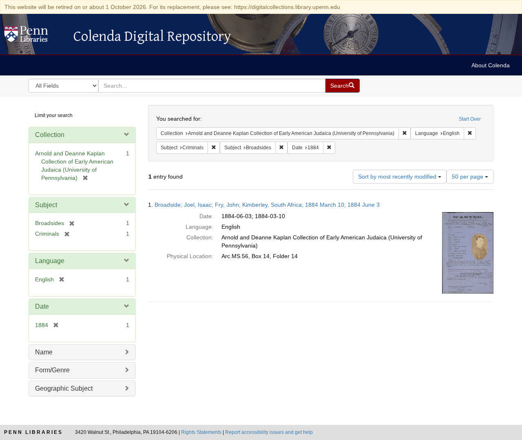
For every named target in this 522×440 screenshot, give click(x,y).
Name (44, 352)
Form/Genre (52, 370)
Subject (46, 204)
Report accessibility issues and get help (269, 432)
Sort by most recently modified (398, 176)
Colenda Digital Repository (34, 36)
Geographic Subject (64, 388)
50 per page (468, 176)
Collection (49, 134)
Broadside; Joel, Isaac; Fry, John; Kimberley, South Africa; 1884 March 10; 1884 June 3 (267, 204)
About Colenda (490, 65)
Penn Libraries (33, 432)
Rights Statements (201, 432)
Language (49, 260)
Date (42, 306)
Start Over (470, 119)
